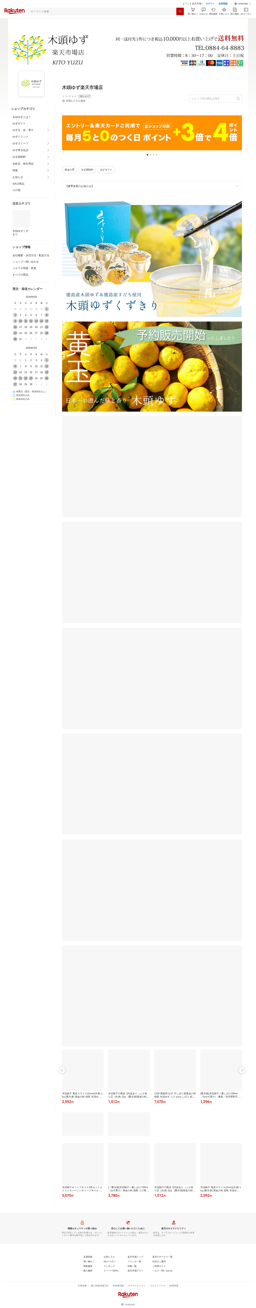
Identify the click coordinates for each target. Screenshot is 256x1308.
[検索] (180, 11)
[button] (243, 4)
